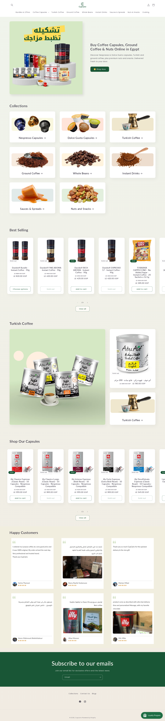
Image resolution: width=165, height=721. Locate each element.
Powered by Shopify (89, 718)
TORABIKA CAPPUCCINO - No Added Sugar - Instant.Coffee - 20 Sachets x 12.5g (142, 272)
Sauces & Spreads (30, 208)
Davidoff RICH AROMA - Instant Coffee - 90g (81, 270)
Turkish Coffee (131, 137)
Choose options (20, 289)
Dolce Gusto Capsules (81, 137)
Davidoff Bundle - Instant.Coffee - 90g (20, 269)
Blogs (94, 693)
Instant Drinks (131, 173)
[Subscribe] (100, 677)
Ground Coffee (31, 173)
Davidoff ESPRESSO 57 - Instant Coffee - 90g (111, 270)
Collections (73, 693)
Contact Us (85, 693)
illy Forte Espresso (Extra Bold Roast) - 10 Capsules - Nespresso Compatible (111, 482)
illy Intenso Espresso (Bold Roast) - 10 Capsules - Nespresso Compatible (81, 482)
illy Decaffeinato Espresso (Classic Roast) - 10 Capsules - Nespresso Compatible (142, 482)
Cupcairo (78, 718)
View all (82, 309)
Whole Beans (81, 173)
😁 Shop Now (100, 69)
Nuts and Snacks (81, 208)
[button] (12, 5)
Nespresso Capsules (31, 137)
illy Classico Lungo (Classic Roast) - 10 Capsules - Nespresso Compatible (50, 482)
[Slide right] (87, 302)
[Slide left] (77, 302)
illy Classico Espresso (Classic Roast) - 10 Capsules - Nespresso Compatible (20, 482)
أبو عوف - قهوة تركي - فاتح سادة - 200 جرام (132, 380)
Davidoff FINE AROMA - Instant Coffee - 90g (50, 269)
